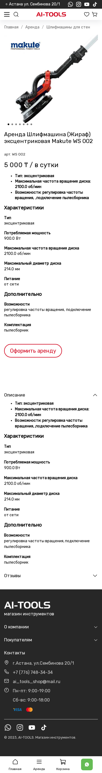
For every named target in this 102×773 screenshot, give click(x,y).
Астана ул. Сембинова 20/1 (34, 4)
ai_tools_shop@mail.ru (36, 681)
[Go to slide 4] (20, 124)
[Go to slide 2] (12, 124)
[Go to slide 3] (16, 124)
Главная (11, 27)
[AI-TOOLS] (51, 14)
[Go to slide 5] (23, 124)
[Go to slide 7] (31, 124)
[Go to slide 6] (27, 124)
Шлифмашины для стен (68, 27)
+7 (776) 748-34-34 (33, 672)
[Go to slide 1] (8, 124)
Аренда (32, 27)
